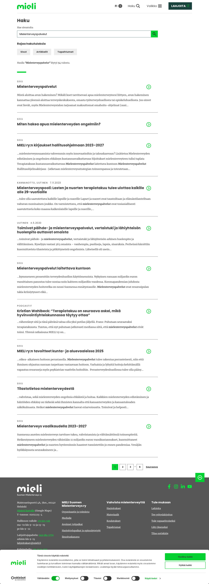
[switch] (84, 578)
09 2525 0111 (40, 549)
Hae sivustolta (25, 27)
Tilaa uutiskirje (159, 533)
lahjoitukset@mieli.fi (29, 543)
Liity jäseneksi (159, 527)
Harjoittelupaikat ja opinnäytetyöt (81, 530)
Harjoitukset (114, 508)
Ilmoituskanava (70, 536)
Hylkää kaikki (185, 565)
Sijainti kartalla (25, 510)
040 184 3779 (46, 535)
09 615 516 (44, 520)
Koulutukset (114, 520)
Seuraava (152, 467)
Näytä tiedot (151, 578)
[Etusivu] (28, 6)
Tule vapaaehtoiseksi (163, 520)
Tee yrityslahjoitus (161, 514)
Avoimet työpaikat (72, 524)
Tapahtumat (65, 51)
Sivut (23, 51)
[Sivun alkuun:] (199, 477)
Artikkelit (42, 51)
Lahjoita (156, 508)
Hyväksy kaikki (185, 557)
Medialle (67, 518)
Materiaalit (113, 514)
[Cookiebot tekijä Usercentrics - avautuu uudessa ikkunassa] (18, 578)
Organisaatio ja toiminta (75, 511)
